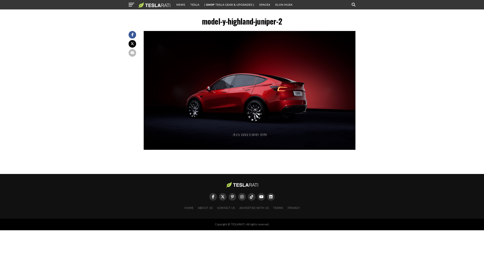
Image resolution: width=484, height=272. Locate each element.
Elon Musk (283, 4)
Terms (278, 208)
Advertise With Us (254, 208)
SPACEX (264, 4)
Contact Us (226, 208)
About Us (205, 208)
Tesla (194, 4)
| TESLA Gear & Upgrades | (229, 4)
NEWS (180, 4)
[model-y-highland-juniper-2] (249, 149)
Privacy (294, 208)
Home (189, 208)
